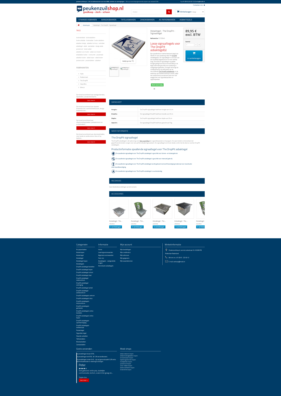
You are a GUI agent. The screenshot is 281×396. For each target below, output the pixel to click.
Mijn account (126, 244)
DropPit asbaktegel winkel (84, 288)
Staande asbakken (87, 19)
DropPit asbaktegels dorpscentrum (82, 302)
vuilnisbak (101, 43)
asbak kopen (90, 57)
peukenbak (99, 55)
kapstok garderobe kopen (128, 360)
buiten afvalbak (80, 40)
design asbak (99, 46)
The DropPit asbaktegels (166, 71)
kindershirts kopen (125, 369)
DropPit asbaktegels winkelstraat (82, 326)
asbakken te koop (92, 43)
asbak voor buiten (95, 52)
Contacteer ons (198, 5)
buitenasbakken (90, 37)
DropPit (174, 55)
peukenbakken (90, 60)
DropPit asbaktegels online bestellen (84, 312)
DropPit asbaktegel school (84, 272)
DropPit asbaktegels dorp (84, 298)
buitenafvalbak (80, 37)
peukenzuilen (80, 60)
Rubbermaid (84, 77)
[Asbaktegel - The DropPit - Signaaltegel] (114, 72)
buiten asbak (87, 49)
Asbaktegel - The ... (115, 221)
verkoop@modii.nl (179, 262)
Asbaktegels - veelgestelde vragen (106, 262)
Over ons (101, 258)
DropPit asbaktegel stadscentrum (82, 279)
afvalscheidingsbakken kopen (129, 356)
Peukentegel (80, 330)
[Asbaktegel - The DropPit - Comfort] (184, 209)
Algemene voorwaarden (105, 255)
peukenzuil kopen (125, 364)
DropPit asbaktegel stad (83, 275)
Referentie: (154, 38)
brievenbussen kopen (126, 358)
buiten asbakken (99, 40)
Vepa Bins (83, 84)
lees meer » (84, 380)
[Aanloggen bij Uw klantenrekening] (204, 5)
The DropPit (84, 80)
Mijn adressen (124, 255)
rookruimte (91, 55)
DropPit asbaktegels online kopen (84, 317)
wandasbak (91, 46)
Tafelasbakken (128, 19)
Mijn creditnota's (125, 252)
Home (100, 249)
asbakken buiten (81, 57)
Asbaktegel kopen (81, 261)
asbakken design (81, 43)
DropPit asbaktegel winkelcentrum (82, 292)
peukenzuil (79, 49)
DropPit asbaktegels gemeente (82, 307)
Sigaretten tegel (81, 333)
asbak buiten (99, 57)
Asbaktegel (79, 258)
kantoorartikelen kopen (127, 368)
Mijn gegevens (124, 258)
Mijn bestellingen (125, 249)
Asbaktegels (186, 19)
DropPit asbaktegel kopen (84, 269)
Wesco (82, 87)
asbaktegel (79, 46)
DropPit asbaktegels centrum (85, 295)
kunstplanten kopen (126, 362)
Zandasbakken (147, 19)
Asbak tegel (80, 255)
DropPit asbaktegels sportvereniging (82, 322)
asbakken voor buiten (82, 52)
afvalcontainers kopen (126, 354)
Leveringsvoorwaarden (105, 252)
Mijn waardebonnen (126, 261)
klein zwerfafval (145, 141)
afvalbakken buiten (81, 55)
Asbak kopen (80, 252)
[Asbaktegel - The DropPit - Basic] (119, 209)
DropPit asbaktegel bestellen (85, 267)
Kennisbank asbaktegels (105, 266)
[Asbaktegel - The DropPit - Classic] (140, 209)
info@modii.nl (200, 2)
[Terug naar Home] (79, 25)
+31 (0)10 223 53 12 (188, 2)
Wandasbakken (108, 19)
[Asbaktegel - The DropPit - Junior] (162, 209)
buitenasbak (89, 40)
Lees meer (90, 100)
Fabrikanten (82, 67)
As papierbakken (167, 19)
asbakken (98, 60)
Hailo (82, 74)
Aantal (188, 42)
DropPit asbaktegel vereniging (82, 284)
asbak (85, 46)
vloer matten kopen (126, 366)
